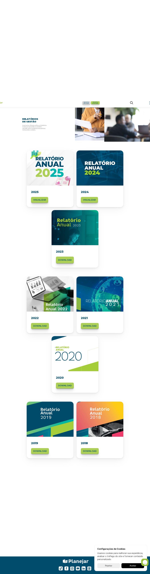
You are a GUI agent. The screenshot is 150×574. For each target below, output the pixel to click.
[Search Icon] (131, 103)
